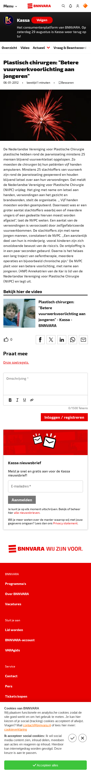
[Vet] (10, 400)
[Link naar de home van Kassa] (8, 20)
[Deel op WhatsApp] (72, 339)
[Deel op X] (51, 339)
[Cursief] (17, 400)
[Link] (31, 400)
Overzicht (9, 48)
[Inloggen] (78, 6)
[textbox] (45, 384)
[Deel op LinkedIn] (62, 339)
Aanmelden (22, 499)
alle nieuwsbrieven (27, 512)
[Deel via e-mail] (83, 339)
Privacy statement (65, 523)
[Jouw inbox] (70, 6)
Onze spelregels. (16, 362)
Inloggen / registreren (64, 417)
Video (25, 48)
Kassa (23, 20)
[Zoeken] (63, 6)
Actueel (39, 48)
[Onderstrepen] (24, 400)
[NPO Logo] (85, 6)
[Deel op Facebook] (40, 339)
